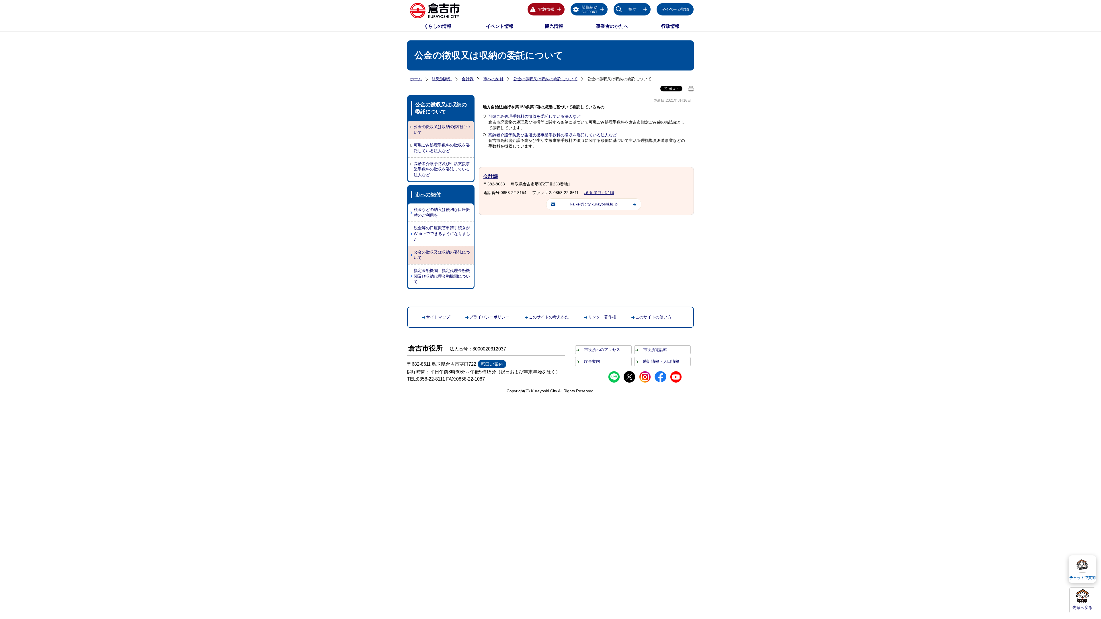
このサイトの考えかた (549, 317)
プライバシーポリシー (489, 317)
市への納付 (493, 79)
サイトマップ (438, 317)
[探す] (632, 10)
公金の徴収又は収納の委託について (545, 79)
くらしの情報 (437, 26)
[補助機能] (589, 10)
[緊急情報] (546, 10)
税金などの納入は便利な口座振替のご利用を (442, 212)
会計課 (468, 79)
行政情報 (670, 26)
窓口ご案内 (492, 364)
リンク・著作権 (602, 317)
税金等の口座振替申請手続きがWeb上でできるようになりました (442, 233)
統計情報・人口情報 (661, 361)
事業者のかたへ (612, 26)
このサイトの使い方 (653, 317)
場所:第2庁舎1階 (599, 192)
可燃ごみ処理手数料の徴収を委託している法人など (442, 148)
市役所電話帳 (655, 349)
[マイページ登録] (675, 10)
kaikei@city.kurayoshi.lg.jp (594, 204)
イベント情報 (500, 26)
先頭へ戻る (1082, 607)
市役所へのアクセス (602, 349)
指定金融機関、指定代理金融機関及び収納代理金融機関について (442, 276)
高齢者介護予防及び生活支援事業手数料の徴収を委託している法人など (442, 169)
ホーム (416, 79)
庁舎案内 (592, 361)
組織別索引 (442, 79)
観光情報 (554, 26)
